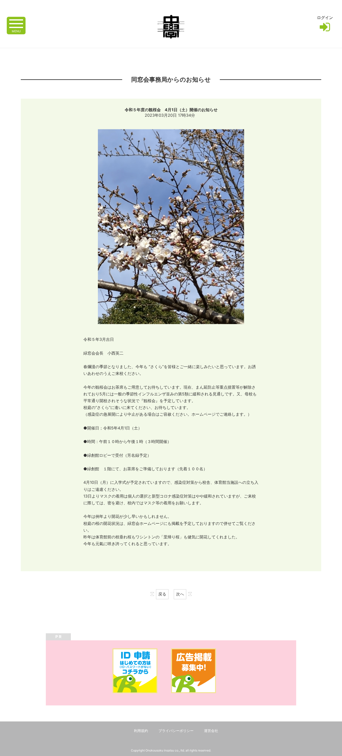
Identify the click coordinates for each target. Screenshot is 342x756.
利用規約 (141, 730)
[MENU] (16, 23)
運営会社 (211, 730)
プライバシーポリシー (176, 730)
